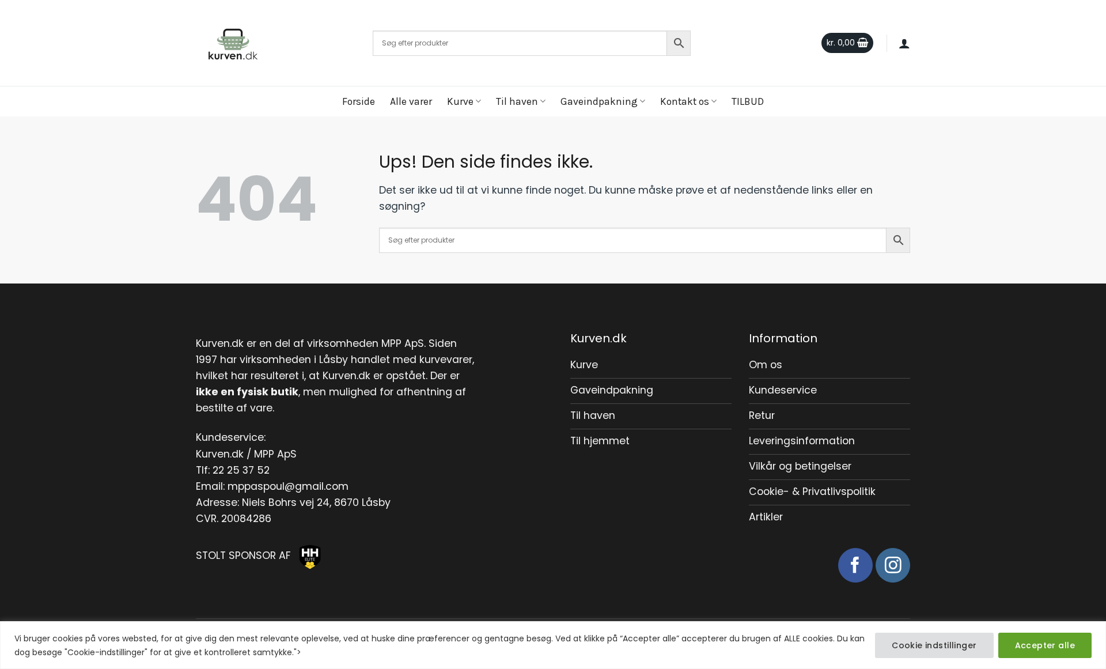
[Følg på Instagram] (893, 565)
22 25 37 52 (241, 470)
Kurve (460, 101)
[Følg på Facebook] (855, 565)
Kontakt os (684, 101)
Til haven (517, 101)
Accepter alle (1045, 645)
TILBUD (748, 101)
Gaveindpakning (599, 101)
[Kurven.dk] (275, 43)
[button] (847, 43)
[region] (553, 645)
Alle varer (411, 101)
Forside (358, 101)
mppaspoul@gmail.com (288, 486)
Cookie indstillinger (934, 645)
